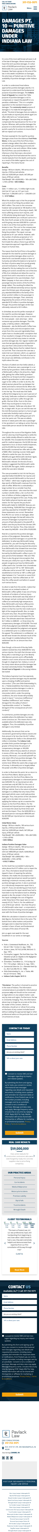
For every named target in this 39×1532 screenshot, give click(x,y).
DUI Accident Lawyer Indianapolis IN (19, 1523)
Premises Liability (19, 1196)
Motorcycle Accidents (20, 1191)
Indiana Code (25, 741)
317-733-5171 (29, 2)
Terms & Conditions (18, 1124)
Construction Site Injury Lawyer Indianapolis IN (19, 1510)
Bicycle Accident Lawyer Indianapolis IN (19, 1498)
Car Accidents (19, 1182)
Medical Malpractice (19, 1187)
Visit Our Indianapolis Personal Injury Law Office (19, 1482)
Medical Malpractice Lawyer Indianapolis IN (19, 1517)
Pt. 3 (7, 515)
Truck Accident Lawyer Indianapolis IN (19, 1512)
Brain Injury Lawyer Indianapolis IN (20, 1507)
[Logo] (14, 1437)
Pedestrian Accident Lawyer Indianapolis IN (19, 1526)
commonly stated (19, 107)
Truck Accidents (20, 1205)
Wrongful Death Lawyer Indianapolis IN (19, 1503)
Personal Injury (19, 1178)
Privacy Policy (25, 1376)
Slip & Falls (20, 1200)
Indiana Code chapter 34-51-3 (15, 976)
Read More (19, 1270)
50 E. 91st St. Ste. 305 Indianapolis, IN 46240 (20, 1448)
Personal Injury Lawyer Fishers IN (19, 1521)
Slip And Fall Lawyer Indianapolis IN (20, 1496)
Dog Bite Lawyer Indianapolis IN (19, 1528)
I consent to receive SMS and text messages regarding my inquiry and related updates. (20, 1076)
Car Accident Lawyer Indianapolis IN (19, 1505)
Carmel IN (15, 1453)
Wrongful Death (20, 1210)
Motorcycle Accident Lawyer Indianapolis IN (19, 1514)
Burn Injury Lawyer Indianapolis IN (20, 1493)
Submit (19, 1132)
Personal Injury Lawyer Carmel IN (19, 1519)
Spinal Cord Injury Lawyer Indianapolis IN (19, 1500)
